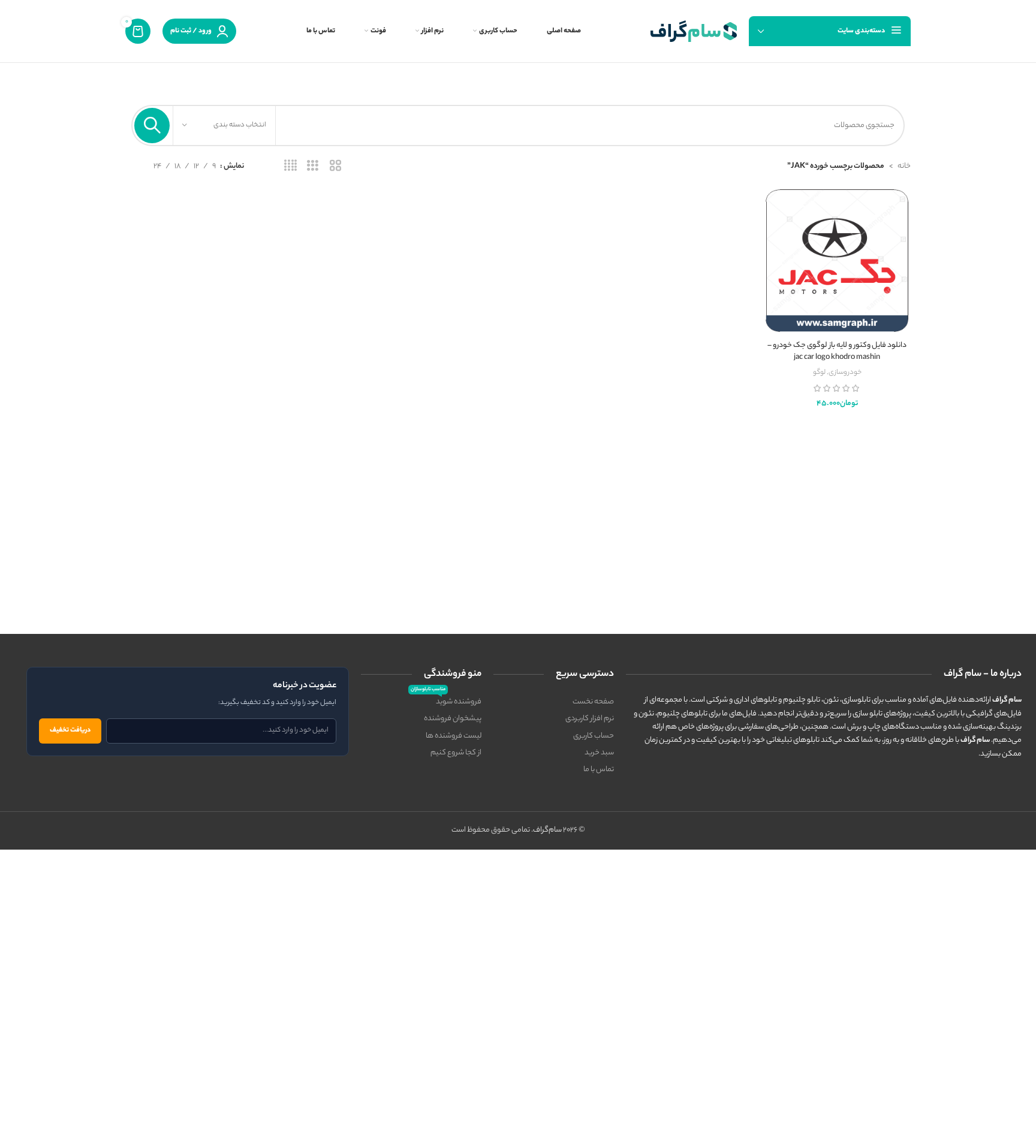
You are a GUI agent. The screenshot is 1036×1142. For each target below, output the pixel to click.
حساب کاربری (593, 736)
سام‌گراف (547, 830)
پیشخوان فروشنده (452, 718)
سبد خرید (599, 753)
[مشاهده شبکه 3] (312, 166)
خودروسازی (845, 373)
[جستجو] (152, 125)
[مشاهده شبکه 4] (290, 166)
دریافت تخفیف (70, 730)
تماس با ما (598, 769)
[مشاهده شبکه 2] (335, 166)
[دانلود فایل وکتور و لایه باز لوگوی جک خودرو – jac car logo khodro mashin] (837, 260)
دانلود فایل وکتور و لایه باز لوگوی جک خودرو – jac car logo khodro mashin (837, 351)
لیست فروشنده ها (453, 736)
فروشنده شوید (446, 701)
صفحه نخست (593, 702)
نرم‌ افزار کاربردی (589, 718)
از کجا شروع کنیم (455, 753)
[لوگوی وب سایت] (693, 31)
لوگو (819, 373)
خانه (904, 166)
